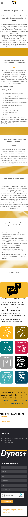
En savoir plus (7, 333)
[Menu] (2, 3)
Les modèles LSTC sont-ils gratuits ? (12, 299)
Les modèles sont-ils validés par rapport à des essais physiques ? (11, 309)
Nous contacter (6, 421)
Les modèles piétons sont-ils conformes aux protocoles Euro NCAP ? (13, 315)
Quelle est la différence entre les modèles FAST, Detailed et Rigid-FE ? (12, 303)
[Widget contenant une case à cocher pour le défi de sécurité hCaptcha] (12, 495)
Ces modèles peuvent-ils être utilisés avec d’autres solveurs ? (11, 320)
